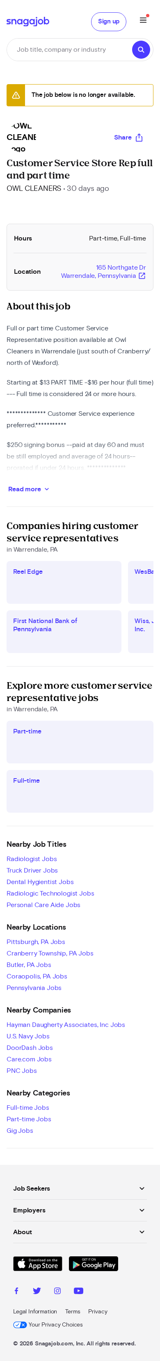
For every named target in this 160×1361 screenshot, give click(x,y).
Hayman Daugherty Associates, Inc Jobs (66, 1025)
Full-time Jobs (28, 1107)
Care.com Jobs (29, 1059)
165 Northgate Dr (103, 272)
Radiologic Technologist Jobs (50, 893)
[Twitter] (37, 1292)
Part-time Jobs (29, 1119)
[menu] (143, 21)
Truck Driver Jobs (32, 870)
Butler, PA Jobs (29, 965)
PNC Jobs (22, 1071)
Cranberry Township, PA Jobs (50, 953)
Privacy (97, 1312)
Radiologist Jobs (32, 859)
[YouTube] (78, 1292)
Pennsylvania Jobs (34, 988)
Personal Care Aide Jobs (43, 905)
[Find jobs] (141, 50)
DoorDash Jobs (30, 1048)
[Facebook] (16, 1292)
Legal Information (35, 1312)
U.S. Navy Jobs (28, 1036)
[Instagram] (57, 1292)
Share (123, 137)
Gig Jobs (20, 1130)
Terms (72, 1312)
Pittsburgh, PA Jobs (36, 942)
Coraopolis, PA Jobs (37, 976)
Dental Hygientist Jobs (40, 882)
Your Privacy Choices (56, 1325)
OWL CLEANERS (34, 188)
